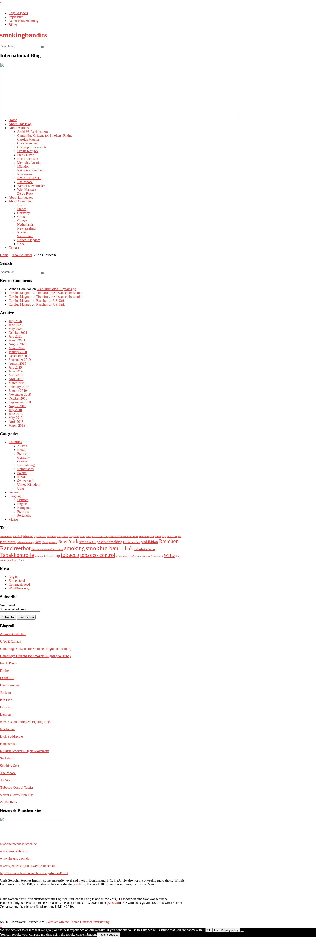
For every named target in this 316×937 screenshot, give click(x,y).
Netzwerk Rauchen (30, 170)
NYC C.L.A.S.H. (29, 178)
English (22, 504)
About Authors (19, 128)
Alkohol (28, 536)
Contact (14, 248)
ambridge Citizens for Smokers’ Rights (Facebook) (35, 649)
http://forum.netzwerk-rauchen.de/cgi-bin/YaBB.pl (34, 873)
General (14, 492)
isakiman (7, 729)
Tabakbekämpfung (145, 549)
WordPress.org (19, 588)
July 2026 (15, 321)
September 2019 (20, 359)
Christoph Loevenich (31, 147)
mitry (5, 670)
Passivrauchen (131, 542)
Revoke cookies (108, 934)
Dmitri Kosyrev (27, 151)
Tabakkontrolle (17, 555)
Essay (82, 536)
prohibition (149, 542)
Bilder (13, 24)
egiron (5, 714)
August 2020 (17, 344)
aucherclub (8, 744)
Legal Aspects (18, 13)
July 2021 (15, 336)
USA (20, 244)
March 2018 (17, 425)
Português (24, 515)
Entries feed (17, 580)
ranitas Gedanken (13, 634)
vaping (138, 556)
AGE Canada (10, 641)
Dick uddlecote (11, 736)
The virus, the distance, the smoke (59, 293)
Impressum (16, 17)
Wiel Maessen (26, 189)
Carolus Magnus (28, 139)
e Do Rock (8, 802)
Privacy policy (230, 930)
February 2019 (19, 387)
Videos (13, 519)
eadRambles (9, 685)
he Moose (8, 773)
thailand (48, 556)
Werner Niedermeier (31, 186)
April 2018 (16, 421)
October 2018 (18, 398)
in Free (6, 700)
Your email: (8, 605)
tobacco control (97, 555)
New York (68, 541)
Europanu (24, 508)
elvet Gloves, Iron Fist (16, 795)
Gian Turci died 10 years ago (56, 289)
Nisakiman (24, 174)
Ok (209, 930)
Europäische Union (113, 536)
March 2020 (17, 348)
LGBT (38, 542)
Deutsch (22, 500)
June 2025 (16, 325)
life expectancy (49, 542)
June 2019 (16, 371)
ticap (56, 556)
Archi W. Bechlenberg (32, 131)
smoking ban (102, 548)
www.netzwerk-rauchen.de (18, 844)
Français (23, 511)
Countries (15, 442)
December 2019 (19, 356)
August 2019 (17, 363)
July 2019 (15, 367)
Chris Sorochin (27, 143)
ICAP (5, 780)
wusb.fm (79, 884)
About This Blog (20, 124)
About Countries (20, 201)
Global (21, 217)
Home (13, 120)
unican (5, 692)
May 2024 (16, 329)
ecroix (5, 707)
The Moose (25, 182)
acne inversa (6, 536)
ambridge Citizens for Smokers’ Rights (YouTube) (35, 656)
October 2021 (18, 332)
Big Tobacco (40, 536)
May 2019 (16, 375)
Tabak (126, 548)
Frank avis (8, 663)
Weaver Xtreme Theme (63, 922)
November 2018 (20, 394)
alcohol (17, 536)
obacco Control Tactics (17, 787)
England (74, 536)
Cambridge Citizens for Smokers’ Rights (44, 135)
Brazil (21, 205)
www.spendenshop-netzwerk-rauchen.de (27, 866)
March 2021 (17, 340)
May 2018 (16, 418)
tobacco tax (121, 556)
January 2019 (18, 390)
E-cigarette (62, 536)
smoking (74, 548)
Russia (21, 232)
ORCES (7, 678)
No (216, 930)
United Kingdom (28, 240)
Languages (16, 496)
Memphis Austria (28, 162)
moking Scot (9, 765)
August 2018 (17, 406)
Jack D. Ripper (174, 536)
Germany (23, 213)
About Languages (21, 197)
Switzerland (25, 236)
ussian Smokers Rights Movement (24, 751)
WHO (169, 555)
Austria (22, 446)
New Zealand (26, 228)
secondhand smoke (53, 549)
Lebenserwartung (25, 542)
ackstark (6, 758)
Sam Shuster (37, 549)
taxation (39, 556)
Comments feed (19, 584)
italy (164, 536)
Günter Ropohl (146, 536)
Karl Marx (8, 542)
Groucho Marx (130, 536)
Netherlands (25, 224)
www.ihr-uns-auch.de (14, 858)
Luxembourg (26, 465)
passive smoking (109, 542)
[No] (242, 931)
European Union (94, 536)
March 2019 (17, 383)
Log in (13, 577)
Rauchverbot (15, 548)
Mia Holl (23, 166)
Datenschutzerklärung (23, 21)
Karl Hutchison (27, 159)
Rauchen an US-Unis (50, 300)
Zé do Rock (25, 193)
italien (158, 536)
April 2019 (16, 379)
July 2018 (15, 410)
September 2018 (20, 402)
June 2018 (16, 414)
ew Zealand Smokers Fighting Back (25, 722)
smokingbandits (23, 35)
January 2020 (18, 352)
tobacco (70, 555)
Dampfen (51, 536)
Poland (22, 473)
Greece (22, 220)
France (21, 209)
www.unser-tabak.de (14, 851)
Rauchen (169, 541)
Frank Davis (25, 155)
